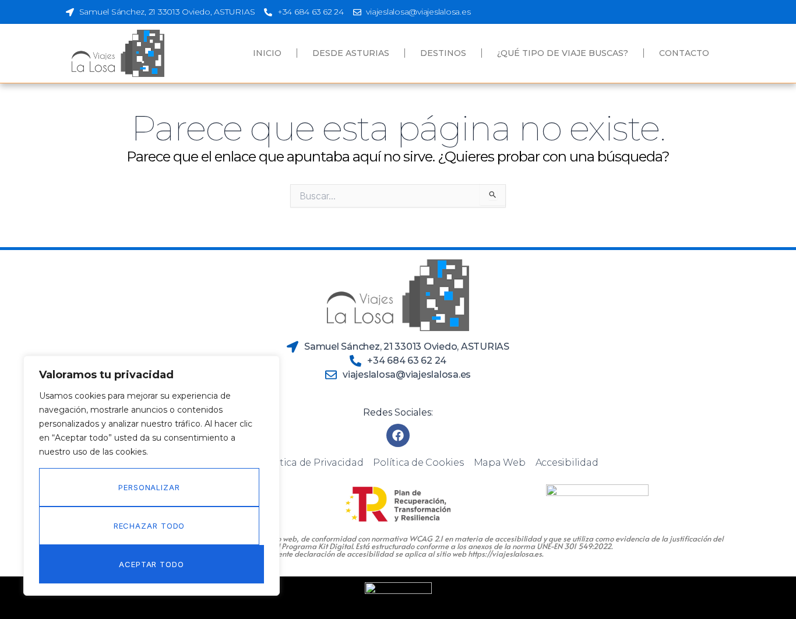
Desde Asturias (350, 53)
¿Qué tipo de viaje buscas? (562, 53)
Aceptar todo (151, 564)
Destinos (443, 53)
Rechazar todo (149, 525)
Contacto (684, 53)
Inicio (267, 53)
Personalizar (149, 487)
